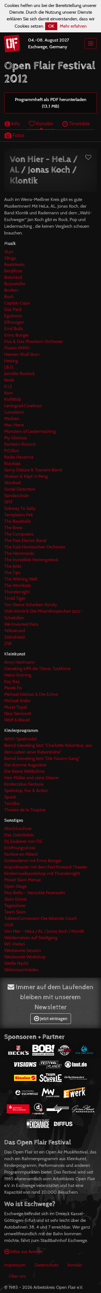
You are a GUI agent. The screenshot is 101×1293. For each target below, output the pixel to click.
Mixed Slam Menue (22, 879)
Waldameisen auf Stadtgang (31, 937)
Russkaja (12, 463)
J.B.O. (9, 367)
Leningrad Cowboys (23, 405)
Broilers (11, 290)
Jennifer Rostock (19, 373)
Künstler (44, 123)
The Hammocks (19, 553)
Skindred (12, 482)
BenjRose (13, 271)
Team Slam (15, 912)
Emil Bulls (13, 328)
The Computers (19, 534)
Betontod (13, 277)
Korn (8, 392)
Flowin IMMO (17, 348)
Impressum (15, 1265)
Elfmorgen (14, 322)
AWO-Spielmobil (20, 739)
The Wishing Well (20, 579)
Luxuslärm (14, 412)
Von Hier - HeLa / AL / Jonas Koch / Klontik (44, 931)
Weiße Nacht (16, 963)
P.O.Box (11, 450)
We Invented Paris (21, 624)
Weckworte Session (22, 950)
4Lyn (8, 251)
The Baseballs (17, 521)
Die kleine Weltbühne (24, 771)
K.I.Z (8, 386)
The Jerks (12, 566)
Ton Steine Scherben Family (30, 604)
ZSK (8, 643)
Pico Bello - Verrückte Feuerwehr (34, 892)
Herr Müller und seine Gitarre (31, 777)
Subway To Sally (20, 508)
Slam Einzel (15, 899)
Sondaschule (16, 495)
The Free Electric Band (25, 540)
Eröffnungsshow (19, 847)
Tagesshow (15, 905)
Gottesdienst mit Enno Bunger (32, 860)
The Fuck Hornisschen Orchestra (34, 547)
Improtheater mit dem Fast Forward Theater (45, 867)
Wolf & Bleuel (17, 720)
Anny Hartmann (19, 662)
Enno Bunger (16, 335)
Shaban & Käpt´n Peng (26, 476)
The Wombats (17, 585)
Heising (11, 360)
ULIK (8, 924)
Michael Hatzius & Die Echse (31, 694)
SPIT (8, 502)
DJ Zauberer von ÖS (23, 841)
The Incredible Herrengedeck (31, 559)
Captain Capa (17, 303)
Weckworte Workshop (25, 956)
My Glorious (15, 437)
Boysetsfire (14, 283)
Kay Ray (12, 681)
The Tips (12, 572)
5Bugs (10, 258)
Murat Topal (15, 707)
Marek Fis (13, 687)
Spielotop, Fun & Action (26, 790)
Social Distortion (19, 489)
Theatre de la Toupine (24, 809)
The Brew (13, 527)
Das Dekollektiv (19, 835)
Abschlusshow (18, 828)
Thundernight (17, 591)
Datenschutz (47, 1265)
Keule (9, 380)
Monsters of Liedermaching (30, 431)
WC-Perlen (14, 944)
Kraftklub (12, 399)
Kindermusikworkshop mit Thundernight (42, 873)
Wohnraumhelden (21, 969)
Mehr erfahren (73, 26)
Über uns (17, 1276)
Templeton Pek (18, 514)
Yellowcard (14, 630)
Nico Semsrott (17, 713)
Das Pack (13, 309)
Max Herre (14, 425)
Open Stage (15, 886)
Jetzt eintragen (53, 1018)
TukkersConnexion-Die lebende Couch (40, 918)
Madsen (11, 418)
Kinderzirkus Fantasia (23, 784)
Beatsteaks (14, 264)
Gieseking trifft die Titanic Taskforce (37, 668)
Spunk (10, 797)
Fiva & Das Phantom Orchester (33, 341)
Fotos (18, 135)
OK (51, 26)
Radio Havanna (18, 457)
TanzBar (12, 803)
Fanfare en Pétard (21, 854)
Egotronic (13, 315)
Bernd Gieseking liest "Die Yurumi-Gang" (42, 758)
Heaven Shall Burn (22, 354)
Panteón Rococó (20, 444)
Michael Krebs (17, 700)
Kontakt (75, 1265)
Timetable (79, 123)
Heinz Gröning (17, 675)
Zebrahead (14, 637)
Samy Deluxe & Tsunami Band (33, 469)
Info (15, 123)
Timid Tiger (14, 598)
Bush (9, 296)
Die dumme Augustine (25, 764)
